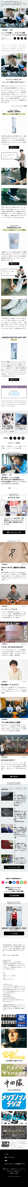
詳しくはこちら (25, 4)
